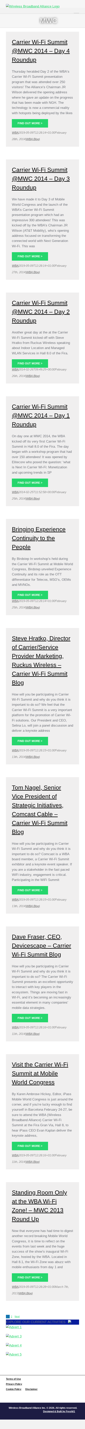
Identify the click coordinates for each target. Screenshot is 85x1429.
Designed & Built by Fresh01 (59, 1411)
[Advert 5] (42, 1354)
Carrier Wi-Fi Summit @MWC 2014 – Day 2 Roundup (41, 312)
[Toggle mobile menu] (76, 10)
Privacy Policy (14, 1384)
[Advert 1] (42, 1327)
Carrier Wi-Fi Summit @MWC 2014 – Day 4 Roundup (41, 51)
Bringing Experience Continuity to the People (39, 538)
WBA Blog (32, 139)
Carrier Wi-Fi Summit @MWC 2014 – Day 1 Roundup (41, 415)
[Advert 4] (42, 1345)
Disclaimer (31, 1389)
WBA (15, 132)
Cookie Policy (13, 1389)
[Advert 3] (42, 1336)
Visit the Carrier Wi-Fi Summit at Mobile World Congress (40, 1073)
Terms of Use (13, 1379)
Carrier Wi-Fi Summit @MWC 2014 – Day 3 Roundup (41, 179)
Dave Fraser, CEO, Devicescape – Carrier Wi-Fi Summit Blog (41, 946)
